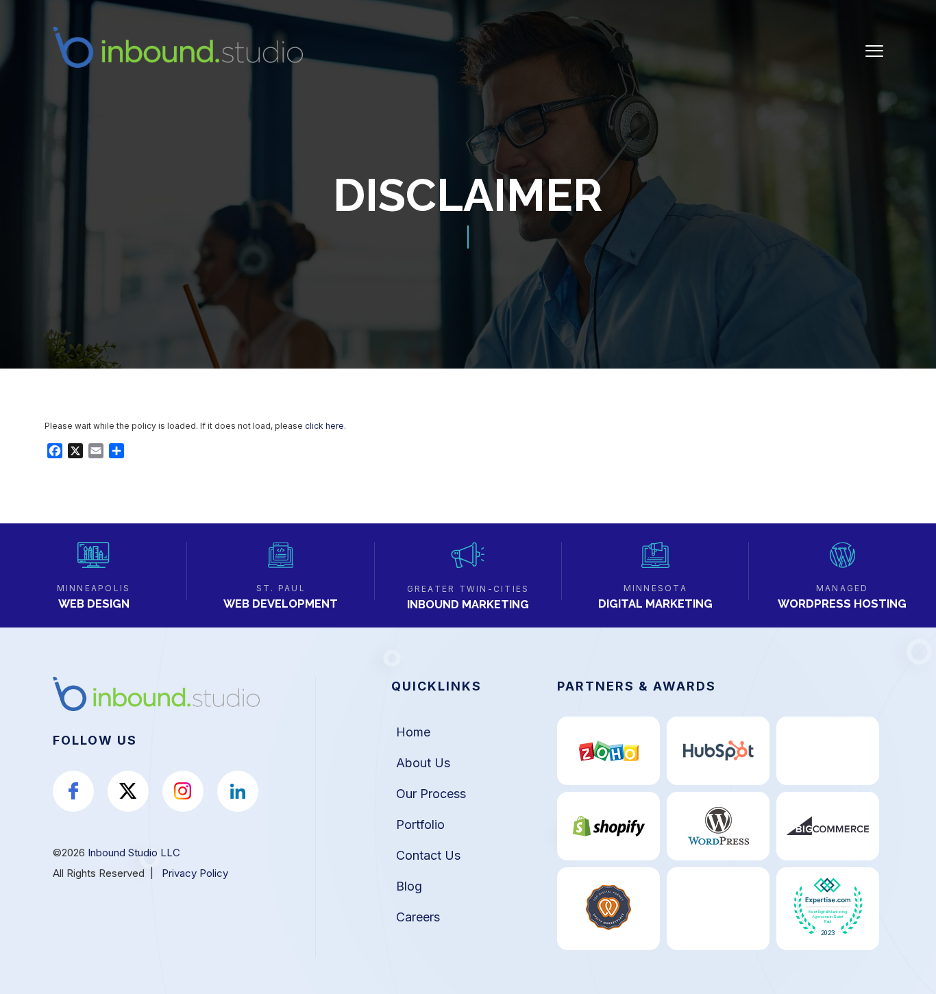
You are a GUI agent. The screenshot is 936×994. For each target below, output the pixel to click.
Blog (409, 886)
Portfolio (420, 824)
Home (413, 732)
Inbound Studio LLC (134, 852)
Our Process (431, 793)
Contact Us (428, 855)
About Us (423, 763)
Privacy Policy (195, 873)
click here (324, 426)
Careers (418, 917)
